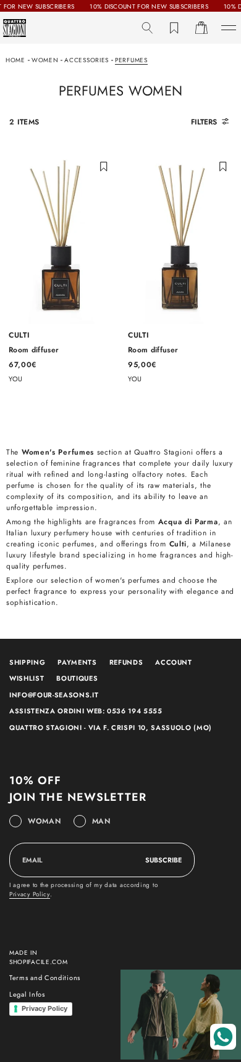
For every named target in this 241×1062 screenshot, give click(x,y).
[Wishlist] (174, 27)
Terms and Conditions (44, 978)
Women (45, 60)
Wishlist (26, 678)
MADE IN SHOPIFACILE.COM (38, 957)
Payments (76, 662)
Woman (44, 821)
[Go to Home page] (14, 28)
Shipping (27, 662)
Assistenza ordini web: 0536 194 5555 (86, 711)
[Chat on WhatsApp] (223, 1037)
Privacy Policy (29, 894)
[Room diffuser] (60, 266)
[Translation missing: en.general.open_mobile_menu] (229, 28)
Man (101, 821)
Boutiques (77, 678)
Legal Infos (27, 994)
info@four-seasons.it (53, 695)
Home (15, 60)
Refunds (126, 662)
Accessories (86, 60)
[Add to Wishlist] (104, 166)
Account (173, 662)
